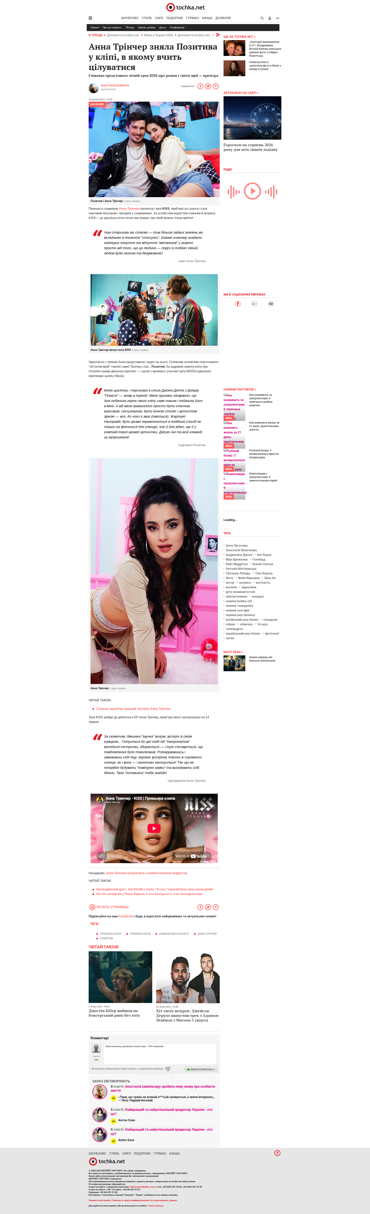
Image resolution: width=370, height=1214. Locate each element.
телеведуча (234, 629)
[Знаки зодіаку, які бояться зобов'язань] (234, 663)
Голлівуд (258, 559)
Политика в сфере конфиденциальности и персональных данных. (144, 1200)
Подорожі (174, 18)
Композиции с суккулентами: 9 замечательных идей (263, 477)
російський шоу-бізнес (242, 619)
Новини (95, 27)
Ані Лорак (264, 555)
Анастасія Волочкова (241, 550)
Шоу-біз (270, 578)
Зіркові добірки (146, 27)
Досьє (162, 27)
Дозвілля (223, 18)
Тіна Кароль (264, 573)
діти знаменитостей (240, 592)
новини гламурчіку (239, 606)
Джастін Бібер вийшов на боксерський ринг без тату (114, 1013)
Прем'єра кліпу (111, 933)
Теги (227, 533)
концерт (258, 596)
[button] (270, 18)
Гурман (192, 18)
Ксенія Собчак (262, 564)
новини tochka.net (239, 601)
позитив (106, 938)
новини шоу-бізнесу (174, 933)
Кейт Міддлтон (237, 564)
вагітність (263, 582)
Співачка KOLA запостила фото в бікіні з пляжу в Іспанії (265, 66)
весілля (231, 587)
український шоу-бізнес (243, 633)
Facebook (126, 916)
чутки (230, 638)
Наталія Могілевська (241, 569)
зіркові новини (236, 596)
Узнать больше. (156, 1206)
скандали (270, 619)
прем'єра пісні (140, 933)
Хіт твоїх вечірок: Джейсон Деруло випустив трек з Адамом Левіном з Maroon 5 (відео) (187, 1015)
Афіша (207, 18)
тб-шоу (262, 624)
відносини (249, 587)
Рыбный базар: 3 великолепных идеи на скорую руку (264, 454)
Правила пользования (99, 1200)
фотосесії (272, 633)
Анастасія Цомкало (115, 85)
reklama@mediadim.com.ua (143, 1187)
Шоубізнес (130, 18)
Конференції (177, 27)
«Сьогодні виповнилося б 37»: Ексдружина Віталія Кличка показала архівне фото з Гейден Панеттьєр (265, 48)
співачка (246, 624)
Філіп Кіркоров (249, 578)
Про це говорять (112, 27)
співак (230, 624)
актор (230, 582)
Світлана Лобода (238, 573)
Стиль (147, 18)
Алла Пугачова (237, 545)
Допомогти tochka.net (123, 35)
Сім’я (159, 18)
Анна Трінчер (129, 208)
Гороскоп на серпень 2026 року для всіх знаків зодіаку (251, 147)
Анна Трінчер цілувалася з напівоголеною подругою (146, 873)
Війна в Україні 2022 (158, 35)
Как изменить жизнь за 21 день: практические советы (264, 426)
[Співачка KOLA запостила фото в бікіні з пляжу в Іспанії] (234, 68)
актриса (245, 582)
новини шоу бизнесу (240, 615)
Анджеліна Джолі (239, 555)
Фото (229, 578)
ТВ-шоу (129, 27)
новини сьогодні (237, 610)
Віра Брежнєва (237, 559)
